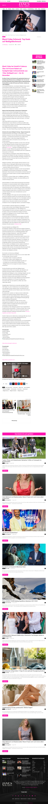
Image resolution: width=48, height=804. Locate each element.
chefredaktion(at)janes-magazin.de (31, 787)
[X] (13, 384)
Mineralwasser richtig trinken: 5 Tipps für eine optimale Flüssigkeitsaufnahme (23, 671)
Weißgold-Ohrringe (21, 390)
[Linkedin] (19, 384)
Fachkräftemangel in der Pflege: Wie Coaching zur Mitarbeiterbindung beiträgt (8, 411)
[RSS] (24, 796)
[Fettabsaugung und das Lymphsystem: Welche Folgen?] (24, 695)
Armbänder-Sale (17, 224)
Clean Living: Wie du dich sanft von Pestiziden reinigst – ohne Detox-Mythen (24, 414)
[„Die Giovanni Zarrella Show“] (34, 72)
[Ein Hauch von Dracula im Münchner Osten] (34, 76)
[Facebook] (10, 384)
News (3, 463)
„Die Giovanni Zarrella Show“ (10, 532)
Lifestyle (6, 35)
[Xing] (35, 796)
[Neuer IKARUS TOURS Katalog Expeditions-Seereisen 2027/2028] (34, 80)
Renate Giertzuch (8, 602)
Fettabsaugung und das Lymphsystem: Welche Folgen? (17, 707)
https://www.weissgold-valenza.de (9, 343)
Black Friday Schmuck (9, 387)
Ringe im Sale (21, 387)
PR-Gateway (6, 44)
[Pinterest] (16, 384)
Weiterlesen (5, 470)
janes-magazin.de (8, 534)
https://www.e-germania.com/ (8, 359)
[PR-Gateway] (7, 421)
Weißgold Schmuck (6, 390)
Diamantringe (15, 387)
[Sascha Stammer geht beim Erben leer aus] (19, 776)
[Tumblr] (24, 384)
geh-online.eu (30, 802)
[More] (27, 384)
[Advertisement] (16, 54)
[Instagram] (16, 796)
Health (4, 672)
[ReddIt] (21, 384)
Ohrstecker (9, 147)
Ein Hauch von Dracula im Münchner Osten (14, 567)
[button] (4, 5)
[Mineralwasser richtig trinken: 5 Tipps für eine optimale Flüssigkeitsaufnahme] (34, 90)
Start (3, 35)
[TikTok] (27, 796)
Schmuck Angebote (27, 387)
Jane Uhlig (6, 463)
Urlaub (4, 602)
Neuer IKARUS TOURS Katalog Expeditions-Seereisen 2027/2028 (40, 80)
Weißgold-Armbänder (13, 390)
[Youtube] (32, 796)
